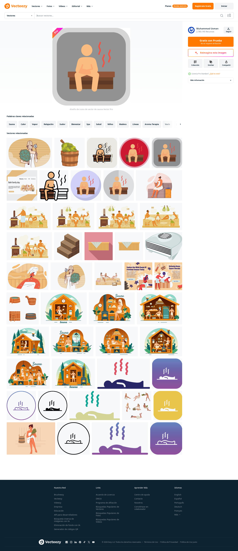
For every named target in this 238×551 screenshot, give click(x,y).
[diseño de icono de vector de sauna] (102, 153)
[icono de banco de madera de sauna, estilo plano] (98, 246)
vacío (167, 124)
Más (88, 6)
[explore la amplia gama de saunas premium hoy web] (138, 276)
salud (98, 124)
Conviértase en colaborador (141, 507)
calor (23, 124)
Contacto (138, 498)
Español (178, 498)
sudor (62, 124)
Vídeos (62, 6)
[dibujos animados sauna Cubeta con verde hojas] (69, 153)
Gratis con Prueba (211, 42)
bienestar (75, 124)
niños (110, 124)
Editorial (76, 6)
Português (179, 502)
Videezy (57, 502)
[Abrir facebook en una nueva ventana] (67, 542)
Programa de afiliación (106, 502)
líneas (136, 124)
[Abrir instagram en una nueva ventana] (71, 542)
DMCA (99, 498)
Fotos (49, 6)
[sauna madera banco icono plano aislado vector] (129, 246)
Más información (197, 80)
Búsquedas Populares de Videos (107, 520)
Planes (168, 6)
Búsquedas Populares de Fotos (107, 514)
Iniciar (224, 6)
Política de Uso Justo (188, 542)
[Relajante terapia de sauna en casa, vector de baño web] (168, 276)
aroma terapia (152, 124)
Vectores (36, 6)
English (177, 494)
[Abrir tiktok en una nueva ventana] (84, 542)
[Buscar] (221, 15)
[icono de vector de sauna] (123, 374)
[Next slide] (178, 124)
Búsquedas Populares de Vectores (107, 507)
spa (88, 124)
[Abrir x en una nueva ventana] (89, 542)
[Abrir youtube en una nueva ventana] (93, 542)
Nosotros (138, 502)
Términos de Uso (151, 542)
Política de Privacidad (169, 542)
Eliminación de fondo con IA (67, 525)
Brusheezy (59, 494)
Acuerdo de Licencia (105, 494)
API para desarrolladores (65, 514)
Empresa (58, 506)
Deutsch (178, 506)
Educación (59, 510)
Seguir (228, 31)
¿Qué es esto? (215, 74)
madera (122, 124)
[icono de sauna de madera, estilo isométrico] (68, 246)
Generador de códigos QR (66, 529)
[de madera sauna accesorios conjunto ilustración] (23, 308)
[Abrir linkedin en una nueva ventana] (75, 542)
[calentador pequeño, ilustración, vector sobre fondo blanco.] (163, 246)
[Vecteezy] (15, 6)
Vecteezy (58, 498)
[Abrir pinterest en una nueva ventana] (80, 542)
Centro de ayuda (142, 494)
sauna (12, 124)
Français (178, 510)
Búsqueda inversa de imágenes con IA (64, 519)
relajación (48, 124)
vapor (35, 124)
